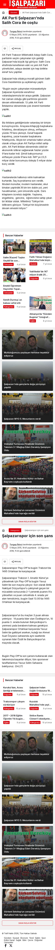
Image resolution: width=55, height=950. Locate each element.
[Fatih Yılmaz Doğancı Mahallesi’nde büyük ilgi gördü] (41, 252)
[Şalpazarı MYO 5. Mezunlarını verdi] (27, 407)
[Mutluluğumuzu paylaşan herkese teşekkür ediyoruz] (27, 344)
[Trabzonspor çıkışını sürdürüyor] (14, 704)
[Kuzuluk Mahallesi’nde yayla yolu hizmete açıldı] (41, 704)
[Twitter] (10, 945)
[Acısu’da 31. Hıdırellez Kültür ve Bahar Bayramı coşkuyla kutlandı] (27, 470)
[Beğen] (4, 48)
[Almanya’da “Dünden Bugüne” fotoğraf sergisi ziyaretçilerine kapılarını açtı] (41, 309)
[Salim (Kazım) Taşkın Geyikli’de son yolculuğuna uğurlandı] (14, 252)
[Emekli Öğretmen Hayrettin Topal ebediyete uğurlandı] (14, 281)
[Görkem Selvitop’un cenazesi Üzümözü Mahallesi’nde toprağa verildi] (27, 502)
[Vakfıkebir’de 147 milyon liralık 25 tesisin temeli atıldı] (41, 281)
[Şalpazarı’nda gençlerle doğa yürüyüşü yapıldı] (27, 376)
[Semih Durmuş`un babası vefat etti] (14, 309)
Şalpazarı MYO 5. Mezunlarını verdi (22, 418)
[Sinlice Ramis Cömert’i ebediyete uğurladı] (41, 718)
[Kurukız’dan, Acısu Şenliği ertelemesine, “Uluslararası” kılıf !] (14, 690)
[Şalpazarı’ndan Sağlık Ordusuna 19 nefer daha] (41, 690)
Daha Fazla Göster (28, 522)
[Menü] (4, 4)
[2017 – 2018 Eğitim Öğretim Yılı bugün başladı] (14, 718)
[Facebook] (5, 945)
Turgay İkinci (16, 31)
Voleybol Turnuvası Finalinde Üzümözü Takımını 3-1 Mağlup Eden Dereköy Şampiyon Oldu (27, 447)
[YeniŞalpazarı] (27, 4)
